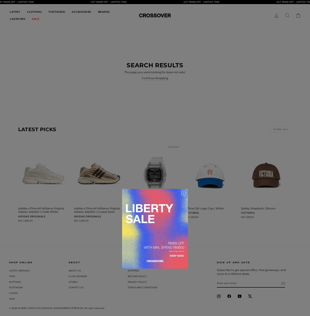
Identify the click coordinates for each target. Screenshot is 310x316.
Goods (13, 293)
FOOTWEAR (57, 11)
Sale (12, 298)
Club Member (78, 276)
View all (281, 129)
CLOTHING (34, 11)
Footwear (16, 287)
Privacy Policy (137, 282)
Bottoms (15, 282)
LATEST (15, 11)
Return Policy (137, 276)
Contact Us (76, 287)
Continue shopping (155, 78)
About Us (75, 270)
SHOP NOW (177, 255)
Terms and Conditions (142, 287)
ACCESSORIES (81, 11)
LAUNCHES (17, 18)
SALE (35, 18)
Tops (12, 276)
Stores (73, 282)
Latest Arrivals (19, 270)
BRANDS (104, 11)
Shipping (133, 270)
